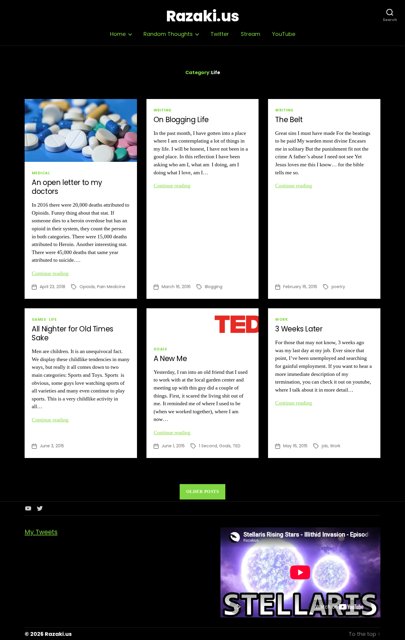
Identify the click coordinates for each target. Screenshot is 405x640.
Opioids (87, 287)
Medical (41, 173)
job (325, 446)
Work (281, 319)
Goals (160, 349)
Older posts (202, 491)
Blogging (213, 287)
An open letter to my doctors (67, 187)
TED (236, 446)
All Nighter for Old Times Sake (72, 333)
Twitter (220, 34)
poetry (338, 287)
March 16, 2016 (176, 287)
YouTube (283, 34)
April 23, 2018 (52, 287)
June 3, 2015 (52, 446)
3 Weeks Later (298, 329)
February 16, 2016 (300, 287)
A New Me (170, 358)
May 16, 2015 (295, 446)
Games (39, 319)
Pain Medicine (111, 287)
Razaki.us (202, 16)
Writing (163, 110)
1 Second (208, 446)
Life (53, 319)
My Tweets (41, 532)
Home (118, 34)
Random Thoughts (168, 34)
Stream (250, 34)
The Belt (288, 120)
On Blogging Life (181, 120)
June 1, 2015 (173, 446)
